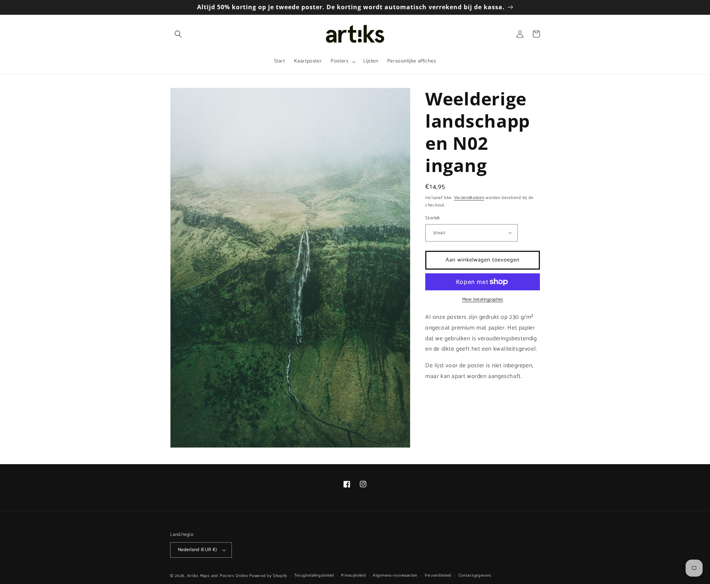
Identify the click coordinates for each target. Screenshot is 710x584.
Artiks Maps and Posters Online (217, 576)
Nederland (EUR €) (197, 550)
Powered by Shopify (268, 576)
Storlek (432, 218)
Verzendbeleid (438, 575)
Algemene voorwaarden (395, 575)
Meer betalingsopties (482, 299)
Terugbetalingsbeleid (314, 575)
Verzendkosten (469, 197)
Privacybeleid (353, 575)
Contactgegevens (475, 575)
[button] (178, 34)
